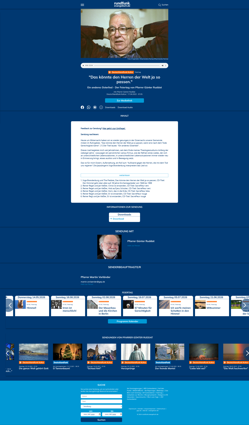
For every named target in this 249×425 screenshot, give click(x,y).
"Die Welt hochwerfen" (235, 368)
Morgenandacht (150, 395)
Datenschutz (161, 409)
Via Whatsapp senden (88, 107)
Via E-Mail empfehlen (95, 107)
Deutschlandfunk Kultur (116, 94)
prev (8, 305)
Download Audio (125, 107)
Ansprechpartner (150, 409)
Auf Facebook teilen (82, 107)
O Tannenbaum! (61, 368)
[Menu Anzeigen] (82, 5)
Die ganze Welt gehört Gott (33, 368)
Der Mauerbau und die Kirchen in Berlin (108, 310)
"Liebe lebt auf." (197, 368)
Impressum (132, 409)
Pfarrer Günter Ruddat (126, 92)
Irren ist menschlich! (69, 309)
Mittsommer (214, 307)
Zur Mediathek (124, 100)
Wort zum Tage (153, 397)
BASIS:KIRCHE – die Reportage (144, 391)
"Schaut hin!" (94, 368)
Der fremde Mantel (165, 368)
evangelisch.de (154, 411)
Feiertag (138, 72)
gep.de (139, 411)
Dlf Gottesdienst (148, 393)
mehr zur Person (133, 246)
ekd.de (145, 411)
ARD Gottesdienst (150, 388)
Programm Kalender (127, 321)
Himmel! (31, 307)
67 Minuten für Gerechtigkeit (143, 309)
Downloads (110, 107)
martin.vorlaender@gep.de (93, 281)
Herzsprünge (128, 368)
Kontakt (140, 409)
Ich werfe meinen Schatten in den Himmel (181, 310)
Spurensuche (141, 397)
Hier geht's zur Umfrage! (114, 128)
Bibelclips (160, 391)
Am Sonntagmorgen (59, 366)
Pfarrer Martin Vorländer (95, 277)
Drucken (101, 107)
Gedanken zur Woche (135, 395)
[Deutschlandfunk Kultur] (121, 72)
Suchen (165, 5)
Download (118, 218)
